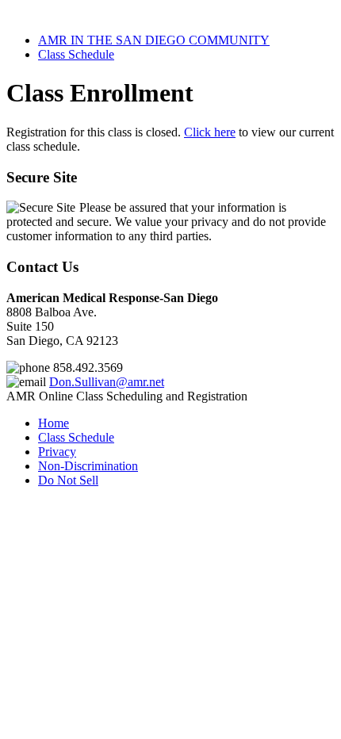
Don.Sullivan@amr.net (106, 382)
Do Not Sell (68, 480)
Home (53, 423)
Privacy (57, 451)
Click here (210, 132)
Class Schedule (76, 54)
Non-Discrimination (88, 466)
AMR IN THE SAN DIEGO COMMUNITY (154, 40)
